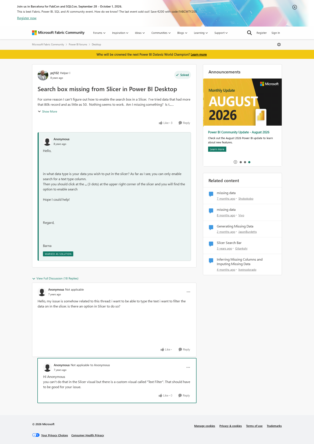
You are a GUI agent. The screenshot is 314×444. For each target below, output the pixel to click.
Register (262, 32)
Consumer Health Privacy (87, 435)
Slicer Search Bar (229, 243)
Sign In (275, 32)
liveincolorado (247, 269)
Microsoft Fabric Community (48, 44)
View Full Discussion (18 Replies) (57, 278)
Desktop (96, 44)
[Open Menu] (279, 45)
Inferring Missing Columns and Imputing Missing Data (240, 261)
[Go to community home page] (58, 32)
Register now (27, 18)
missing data (226, 193)
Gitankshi (241, 248)
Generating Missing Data (235, 226)
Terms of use (254, 426)
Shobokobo (245, 198)
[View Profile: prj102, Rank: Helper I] (43, 75)
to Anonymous (100, 365)
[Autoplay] (235, 162)
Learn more (199, 54)
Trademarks (274, 426)
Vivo (241, 215)
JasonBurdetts (247, 232)
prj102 (54, 73)
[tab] (240, 162)
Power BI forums (78, 44)
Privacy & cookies (230, 426)
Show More (49, 111)
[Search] (249, 32)
